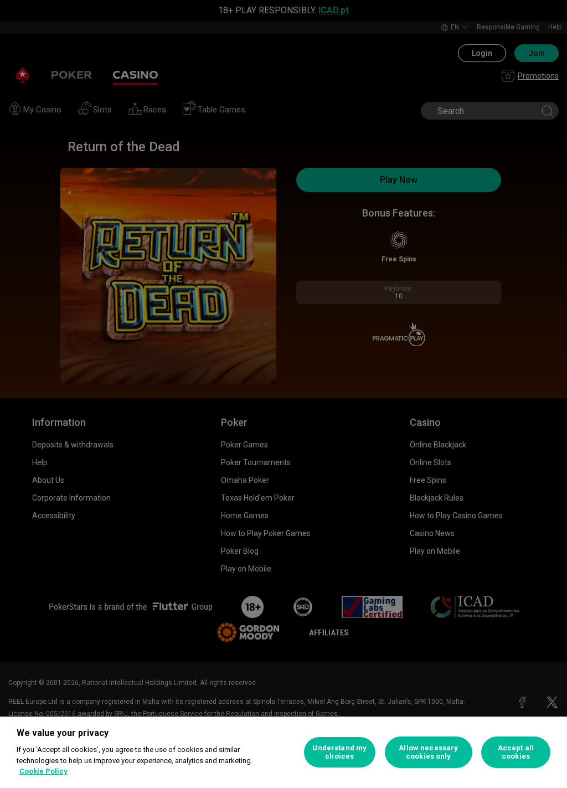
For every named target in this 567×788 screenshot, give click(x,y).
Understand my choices (339, 752)
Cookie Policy (43, 771)
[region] (283, 752)
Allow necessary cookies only (428, 752)
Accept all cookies (516, 752)
